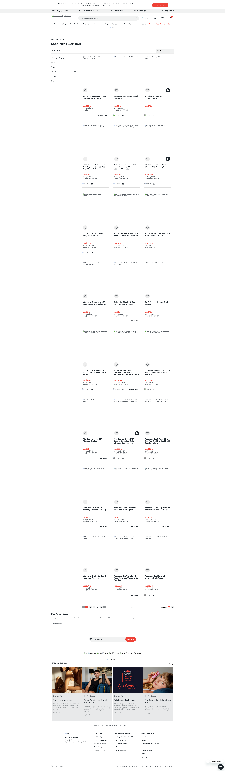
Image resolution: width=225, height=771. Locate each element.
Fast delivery (98, 737)
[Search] (137, 18)
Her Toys (54, 24)
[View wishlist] (162, 18)
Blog (143, 753)
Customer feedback (148, 750)
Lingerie (143, 24)
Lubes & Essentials (130, 24)
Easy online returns (100, 743)
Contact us (145, 737)
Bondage (115, 24)
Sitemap (171, 766)
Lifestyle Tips (125, 725)
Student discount (121, 743)
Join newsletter (121, 750)
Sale (169, 24)
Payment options (99, 750)
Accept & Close (160, 5)
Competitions (120, 747)
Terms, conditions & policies (151, 743)
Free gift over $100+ (116, 11)
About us (144, 740)
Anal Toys (105, 24)
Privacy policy (95, 5)
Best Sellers (160, 24)
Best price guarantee (167, 11)
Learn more (112, 645)
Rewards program (142, 11)
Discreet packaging (100, 740)
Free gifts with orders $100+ (124, 737)
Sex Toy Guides (111, 725)
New (151, 24)
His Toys (64, 24)
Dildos (96, 24)
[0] (171, 18)
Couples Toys (75, 24)
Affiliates (144, 757)
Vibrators (86, 24)
